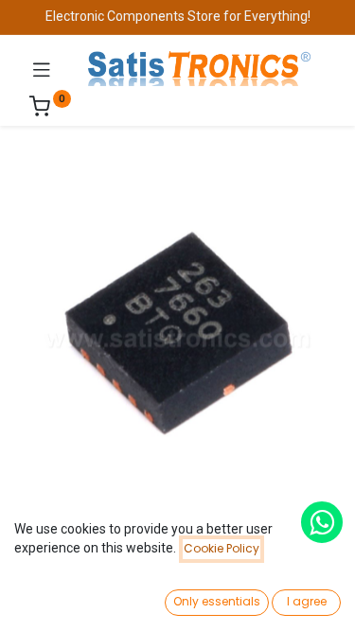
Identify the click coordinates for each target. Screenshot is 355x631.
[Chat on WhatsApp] (322, 522)
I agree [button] (307, 601)
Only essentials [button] (216, 601)
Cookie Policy (221, 548)
